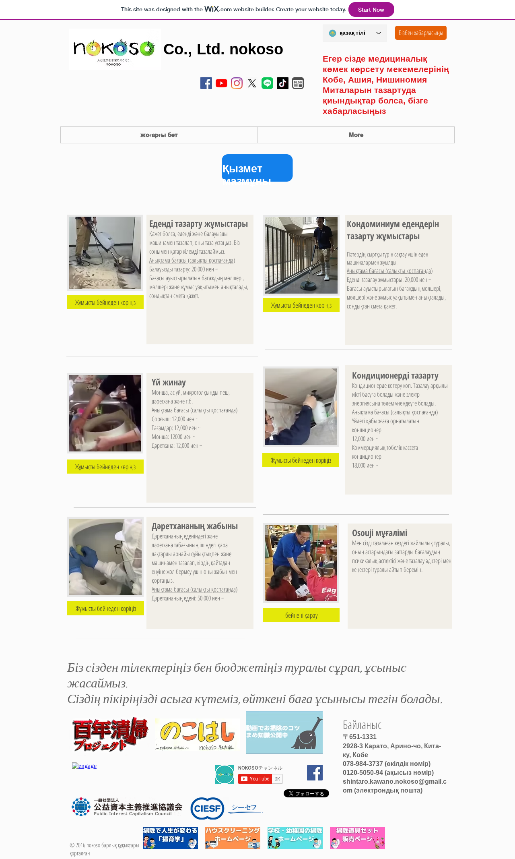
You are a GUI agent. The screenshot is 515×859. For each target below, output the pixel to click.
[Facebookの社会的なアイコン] (206, 83)
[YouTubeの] (221, 83)
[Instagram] (237, 83)
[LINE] (267, 83)
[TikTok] (282, 83)
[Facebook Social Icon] (315, 772)
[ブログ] (298, 83)
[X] (252, 83)
